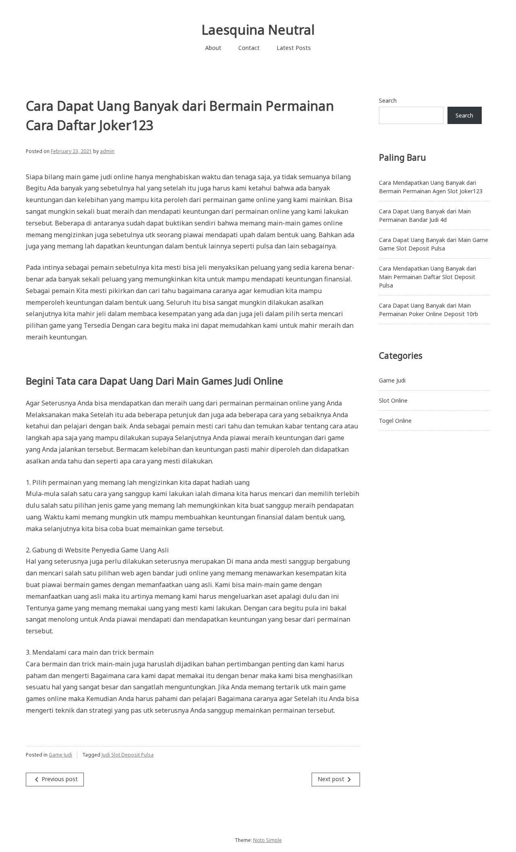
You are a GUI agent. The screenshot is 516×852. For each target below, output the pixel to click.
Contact (249, 48)
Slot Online (393, 400)
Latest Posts (294, 48)
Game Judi (60, 754)
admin (107, 151)
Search (388, 100)
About (213, 48)
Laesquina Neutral (258, 29)
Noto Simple (267, 840)
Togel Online (395, 420)
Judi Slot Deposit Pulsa (128, 754)
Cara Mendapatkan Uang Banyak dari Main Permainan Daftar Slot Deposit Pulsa (427, 277)
